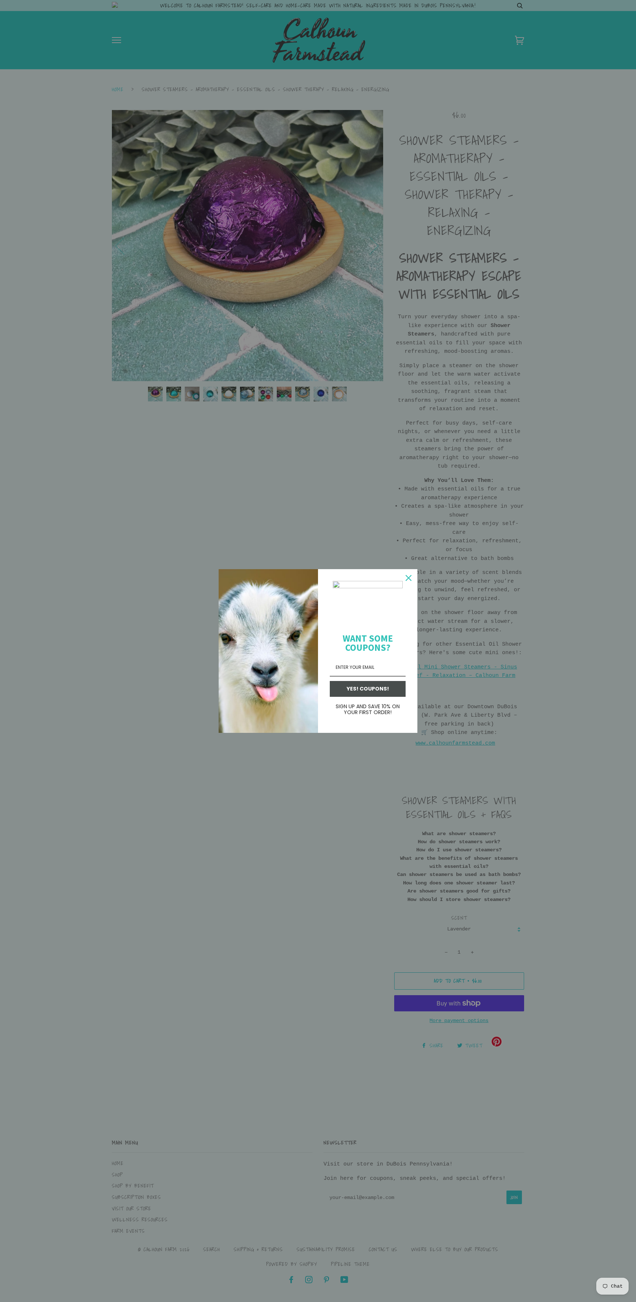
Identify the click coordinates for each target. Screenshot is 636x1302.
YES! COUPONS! (368, 688)
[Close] (408, 578)
